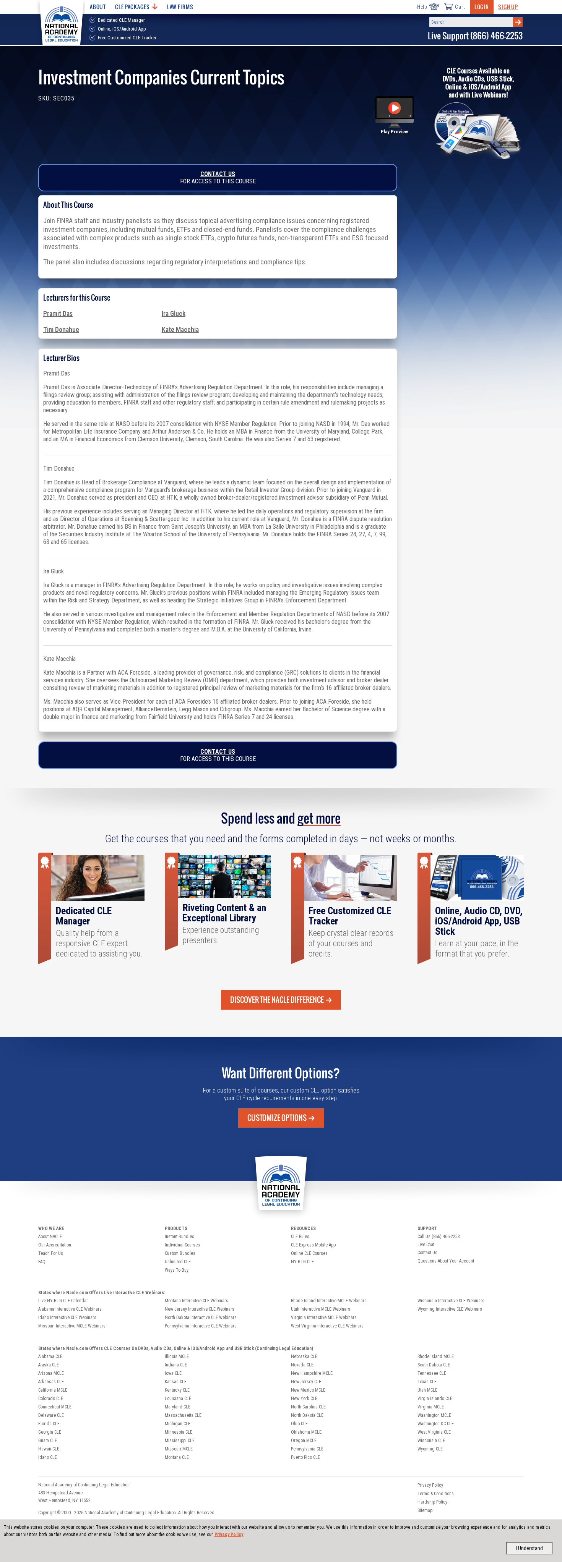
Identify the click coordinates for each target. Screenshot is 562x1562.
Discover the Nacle (277, 999)
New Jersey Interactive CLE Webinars (199, 1309)
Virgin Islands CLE (434, 1398)
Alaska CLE (48, 1365)
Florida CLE (49, 1423)
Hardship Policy (432, 1502)
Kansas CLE (176, 1381)
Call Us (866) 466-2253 (438, 1236)
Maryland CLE (177, 1407)
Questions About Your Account (445, 1261)
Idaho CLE (47, 1457)
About (98, 7)
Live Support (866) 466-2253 (475, 35)
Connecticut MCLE (54, 1407)
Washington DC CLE (435, 1423)
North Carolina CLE (308, 1407)
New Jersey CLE (306, 1381)
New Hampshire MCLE (312, 1373)
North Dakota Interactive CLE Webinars (201, 1317)
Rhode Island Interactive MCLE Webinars (329, 1300)
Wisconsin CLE (431, 1440)
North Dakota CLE (307, 1415)
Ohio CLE (299, 1423)
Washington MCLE (434, 1415)
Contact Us (217, 174)
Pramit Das (58, 313)
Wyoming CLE (430, 1449)
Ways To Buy (176, 1270)
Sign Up (508, 7)
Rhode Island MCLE (435, 1356)
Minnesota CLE (178, 1432)
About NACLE (50, 1236)
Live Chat (425, 1244)
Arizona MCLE (51, 1373)
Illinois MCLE (177, 1356)
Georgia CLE (49, 1432)
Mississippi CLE (180, 1440)
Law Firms (180, 7)
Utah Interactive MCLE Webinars (320, 1309)
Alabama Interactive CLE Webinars (70, 1309)
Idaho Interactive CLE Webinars (67, 1317)
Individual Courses (182, 1245)
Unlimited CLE (178, 1261)
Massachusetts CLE (183, 1415)
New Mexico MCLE (308, 1390)
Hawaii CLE (48, 1449)
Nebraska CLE (304, 1356)
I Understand (529, 1548)
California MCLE (52, 1390)
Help (422, 7)
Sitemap (424, 1510)
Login (481, 7)
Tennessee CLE (431, 1373)
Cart (460, 7)
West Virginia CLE (434, 1432)
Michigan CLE (177, 1423)
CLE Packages (132, 7)
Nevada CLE (302, 1365)
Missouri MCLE (179, 1449)
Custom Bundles (180, 1253)
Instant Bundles (179, 1236)
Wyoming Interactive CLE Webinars (449, 1309)
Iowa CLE (173, 1373)
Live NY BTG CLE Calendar (63, 1300)
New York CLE (304, 1398)
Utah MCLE (427, 1390)
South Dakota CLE (433, 1365)
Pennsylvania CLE (307, 1449)
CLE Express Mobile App (313, 1245)
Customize (277, 1117)
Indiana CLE (176, 1365)
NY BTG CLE (302, 1261)
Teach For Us (50, 1253)
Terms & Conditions (435, 1493)
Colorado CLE (50, 1398)
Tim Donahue (61, 329)
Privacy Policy (229, 1534)
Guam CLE (47, 1440)
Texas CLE (427, 1381)
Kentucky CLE (177, 1390)
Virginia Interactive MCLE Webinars (324, 1317)
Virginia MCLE (430, 1407)
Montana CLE (177, 1457)
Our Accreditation (54, 1245)
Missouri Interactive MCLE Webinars (72, 1326)
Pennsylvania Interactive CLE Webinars (201, 1326)
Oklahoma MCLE (306, 1432)
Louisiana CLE (178, 1398)
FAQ (41, 1261)
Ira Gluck (173, 313)
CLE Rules (300, 1236)
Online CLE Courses (309, 1253)
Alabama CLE (50, 1356)
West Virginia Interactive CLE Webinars (327, 1326)
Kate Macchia (180, 329)
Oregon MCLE (304, 1440)
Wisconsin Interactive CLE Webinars (450, 1300)
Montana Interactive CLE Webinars (196, 1300)
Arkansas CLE (51, 1381)
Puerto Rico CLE (305, 1457)
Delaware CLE (51, 1415)
